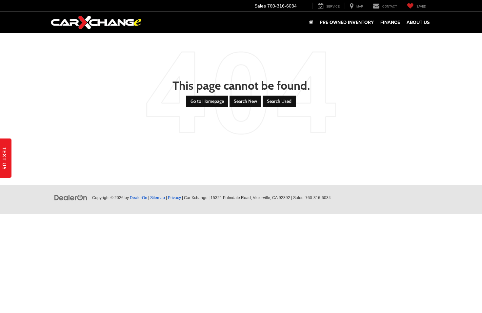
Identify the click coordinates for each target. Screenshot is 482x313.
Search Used (279, 101)
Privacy (174, 197)
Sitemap (157, 197)
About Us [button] (418, 22)
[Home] (311, 22)
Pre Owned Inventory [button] (347, 22)
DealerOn (138, 197)
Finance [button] (390, 22)
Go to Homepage (207, 101)
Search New (245, 101)
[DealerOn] (71, 197)
